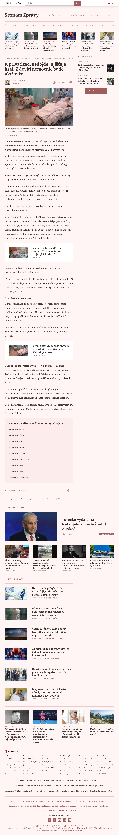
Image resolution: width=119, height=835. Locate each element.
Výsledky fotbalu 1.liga (49, 762)
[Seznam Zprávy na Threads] (64, 820)
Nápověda (42, 801)
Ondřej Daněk (51, 598)
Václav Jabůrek (52, 658)
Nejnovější (85, 57)
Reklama (68, 801)
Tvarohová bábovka (66, 768)
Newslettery (104, 806)
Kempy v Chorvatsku (86, 759)
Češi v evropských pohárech (87, 780)
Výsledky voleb (10, 765)
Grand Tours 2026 (29, 774)
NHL (43, 774)
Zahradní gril (92, 786)
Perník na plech (65, 774)
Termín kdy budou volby (13, 768)
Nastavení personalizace (66, 810)
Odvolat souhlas (48, 810)
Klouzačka (65, 786)
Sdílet (66, 82)
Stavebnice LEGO (41, 791)
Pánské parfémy (107, 791)
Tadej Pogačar (28, 768)
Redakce (60, 801)
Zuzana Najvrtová (53, 638)
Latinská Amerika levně (87, 771)
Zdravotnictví (62, 499)
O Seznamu (25, 801)
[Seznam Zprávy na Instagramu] (59, 820)
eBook (57, 82)
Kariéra (34, 801)
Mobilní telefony (28, 791)
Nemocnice (51, 499)
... (113, 24)
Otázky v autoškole (103, 771)
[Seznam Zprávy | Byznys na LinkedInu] (69, 820)
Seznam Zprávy (51, 699)
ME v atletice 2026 (48, 768)
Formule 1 (45, 771)
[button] (12, 36)
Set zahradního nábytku (78, 786)
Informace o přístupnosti (97, 801)
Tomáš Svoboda (19, 81)
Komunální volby (11, 774)
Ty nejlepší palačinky (67, 759)
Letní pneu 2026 (102, 759)
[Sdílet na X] (72, 490)
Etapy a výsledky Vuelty (31, 762)
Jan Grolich (40, 499)
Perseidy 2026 (61, 780)
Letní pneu (66, 791)
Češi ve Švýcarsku (85, 768)
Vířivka (101, 786)
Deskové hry (75, 791)
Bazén (28, 786)
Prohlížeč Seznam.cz (45, 806)
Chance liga (46, 759)
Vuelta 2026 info (29, 759)
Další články (96, 91)
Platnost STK (101, 774)
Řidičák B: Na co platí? (104, 768)
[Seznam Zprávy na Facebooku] (49, 820)
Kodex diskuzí (91, 806)
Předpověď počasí (49, 780)
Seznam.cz (111, 3)
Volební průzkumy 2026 (13, 762)
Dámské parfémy (55, 791)
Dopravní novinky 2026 (105, 765)
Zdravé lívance (65, 765)
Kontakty (51, 801)
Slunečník (57, 786)
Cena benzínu (72, 780)
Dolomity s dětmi (85, 774)
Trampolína (48, 786)
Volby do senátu (10, 771)
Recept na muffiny (66, 762)
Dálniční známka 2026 (104, 762)
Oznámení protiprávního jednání (22, 806)
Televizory (84, 791)
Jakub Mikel (49, 678)
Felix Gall (26, 771)
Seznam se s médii (77, 806)
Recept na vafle (65, 771)
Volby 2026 (8, 759)
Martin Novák (51, 618)
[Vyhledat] (77, 3)
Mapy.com (37, 780)
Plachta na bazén (37, 786)
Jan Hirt (26, 765)
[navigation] (3, 3)
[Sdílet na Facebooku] (68, 490)
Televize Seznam (62, 806)
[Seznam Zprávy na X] (54, 820)
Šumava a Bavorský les (86, 765)
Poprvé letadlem (84, 762)
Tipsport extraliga (48, 765)
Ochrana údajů (80, 801)
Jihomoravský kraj (27, 499)
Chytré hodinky (94, 791)
